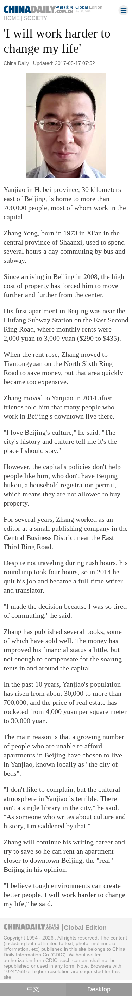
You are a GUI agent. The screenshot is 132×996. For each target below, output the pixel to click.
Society (35, 18)
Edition (88, 7)
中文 (33, 989)
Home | (13, 18)
